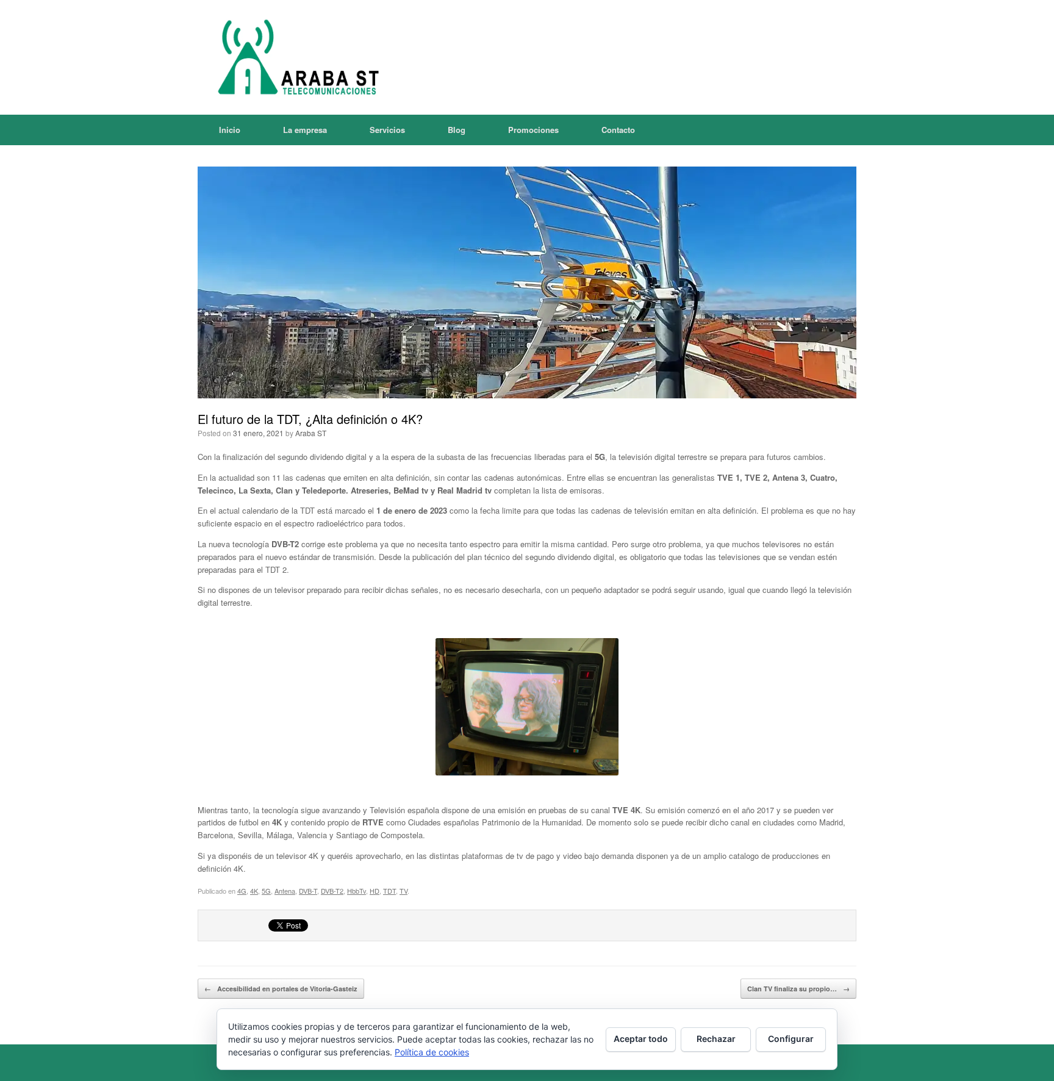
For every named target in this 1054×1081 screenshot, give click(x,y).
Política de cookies (432, 1052)
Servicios (387, 129)
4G (241, 891)
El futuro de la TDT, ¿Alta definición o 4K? (310, 419)
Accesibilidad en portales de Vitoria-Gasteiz (280, 988)
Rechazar (716, 1038)
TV (403, 891)
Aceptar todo (641, 1038)
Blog (456, 129)
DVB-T (308, 891)
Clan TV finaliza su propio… (798, 988)
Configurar (791, 1038)
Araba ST (310, 433)
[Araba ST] (295, 57)
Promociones (533, 129)
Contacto (618, 129)
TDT (389, 891)
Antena (284, 891)
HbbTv (356, 891)
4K (254, 891)
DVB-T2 (332, 891)
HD (374, 891)
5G (266, 891)
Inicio (229, 129)
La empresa (305, 129)
